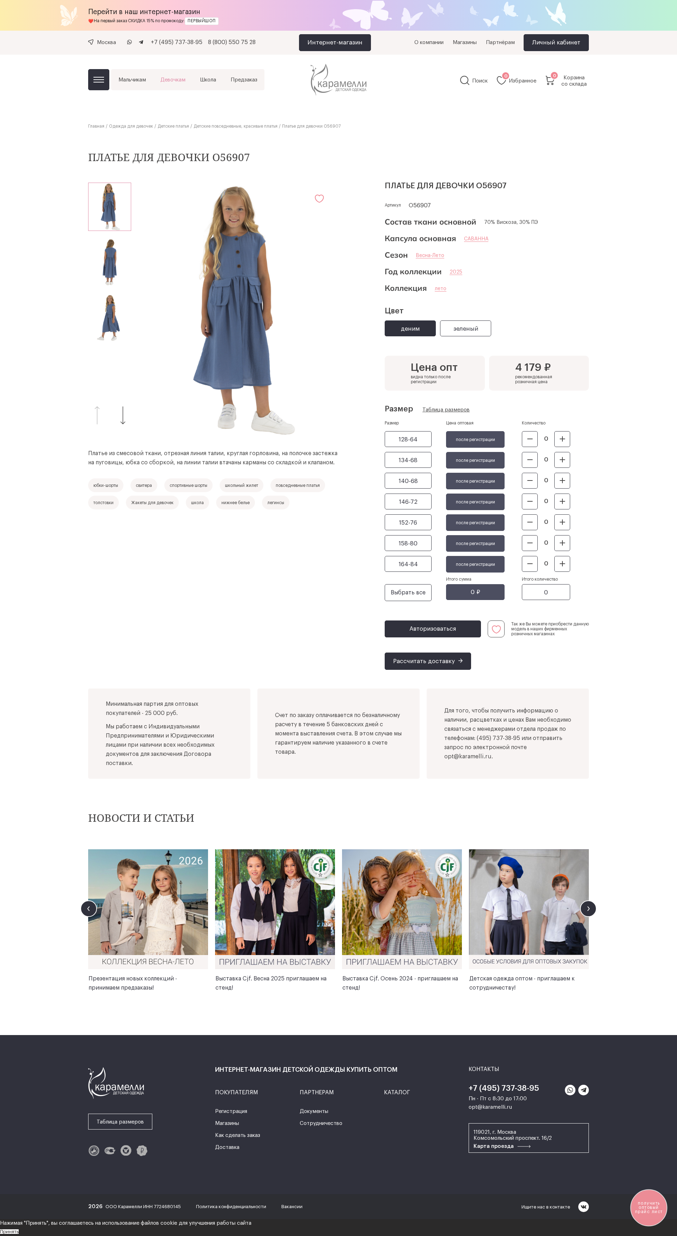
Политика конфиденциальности (231, 1206)
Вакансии (292, 1206)
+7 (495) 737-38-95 (176, 42)
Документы (314, 1111)
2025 (456, 272)
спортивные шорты (188, 485)
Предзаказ (244, 79)
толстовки (103, 503)
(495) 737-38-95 (498, 738)
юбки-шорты (105, 485)
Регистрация (231, 1111)
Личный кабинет (556, 42)
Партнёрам (500, 42)
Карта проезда (494, 1146)
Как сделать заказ (237, 1135)
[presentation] (88, 908)
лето (440, 288)
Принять (9, 1231)
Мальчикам (132, 79)
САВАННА (476, 239)
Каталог (98, 79)
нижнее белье (235, 503)
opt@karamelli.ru (468, 756)
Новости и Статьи (141, 817)
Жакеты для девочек (152, 503)
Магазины (465, 42)
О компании (429, 42)
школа (197, 503)
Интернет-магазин (334, 42)
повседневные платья (298, 485)
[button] (123, 415)
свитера (144, 485)
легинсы (275, 503)
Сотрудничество (321, 1123)
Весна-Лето (430, 255)
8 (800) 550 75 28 (232, 42)
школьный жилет (241, 485)
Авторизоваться (432, 629)
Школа (208, 79)
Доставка (227, 1147)
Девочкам (172, 79)
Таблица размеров (446, 409)
